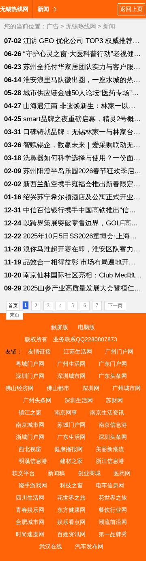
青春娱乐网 (30, 509)
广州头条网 (37, 400)
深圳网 (90, 388)
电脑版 (86, 327)
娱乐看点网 (71, 522)
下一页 (115, 305)
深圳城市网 (71, 376)
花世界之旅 (71, 497)
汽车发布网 (89, 546)
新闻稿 (56, 473)
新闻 (109, 26)
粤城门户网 (30, 363)
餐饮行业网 (113, 509)
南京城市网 (30, 424)
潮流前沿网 (113, 522)
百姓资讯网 (71, 534)
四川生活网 (30, 497)
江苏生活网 (78, 351)
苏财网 (114, 400)
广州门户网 (119, 351)
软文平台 (23, 473)
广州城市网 (126, 388)
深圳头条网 (113, 437)
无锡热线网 (14, 9)
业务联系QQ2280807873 (85, 339)
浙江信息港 (110, 461)
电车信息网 (110, 485)
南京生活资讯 (107, 412)
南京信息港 (113, 424)
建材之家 (71, 461)
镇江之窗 (30, 412)
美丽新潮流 (110, 449)
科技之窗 (71, 485)
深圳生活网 (78, 400)
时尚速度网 (30, 534)
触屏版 (59, 327)
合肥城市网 (30, 522)
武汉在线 (50, 546)
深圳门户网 (30, 376)
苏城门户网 (71, 424)
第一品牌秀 (113, 534)
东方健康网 (71, 509)
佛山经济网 (19, 388)
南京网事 (65, 412)
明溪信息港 (33, 461)
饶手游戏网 (33, 485)
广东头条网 (113, 376)
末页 (14, 315)
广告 (53, 26)
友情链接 (39, 351)
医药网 (122, 473)
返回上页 (131, 9)
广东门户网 (113, 363)
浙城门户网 (30, 437)
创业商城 (89, 473)
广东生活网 (71, 437)
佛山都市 (58, 388)
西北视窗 (30, 449)
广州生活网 (71, 363)
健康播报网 (68, 449)
